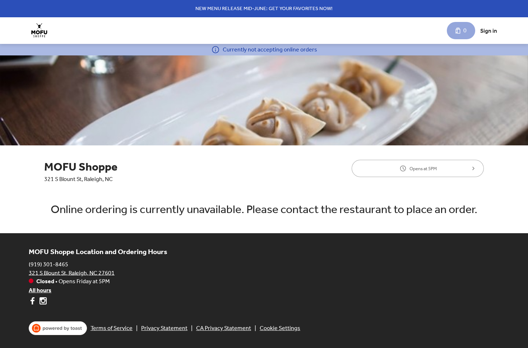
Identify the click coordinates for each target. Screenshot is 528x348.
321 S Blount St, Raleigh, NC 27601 (72, 272)
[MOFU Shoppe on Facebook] (33, 302)
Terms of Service (112, 328)
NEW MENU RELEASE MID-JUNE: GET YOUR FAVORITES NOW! (264, 8)
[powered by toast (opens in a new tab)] (58, 328)
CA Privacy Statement (223, 328)
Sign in (488, 30)
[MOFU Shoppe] (39, 31)
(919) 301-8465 (48, 264)
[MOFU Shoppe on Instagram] (42, 302)
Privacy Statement (164, 328)
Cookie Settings (280, 328)
